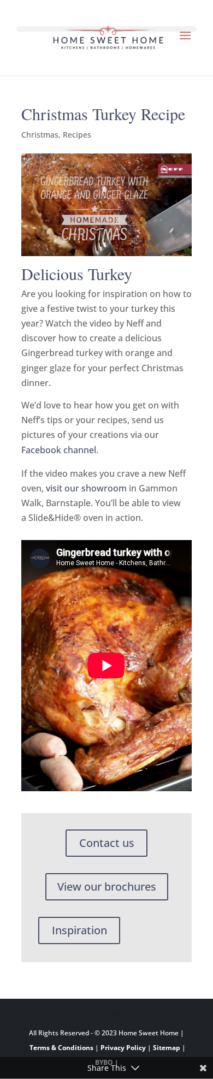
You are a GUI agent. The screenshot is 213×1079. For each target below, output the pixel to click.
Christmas (39, 134)
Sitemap (166, 1047)
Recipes (77, 134)
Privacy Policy (123, 1047)
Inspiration (79, 930)
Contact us (106, 842)
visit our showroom (86, 488)
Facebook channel (58, 450)
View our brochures (106, 886)
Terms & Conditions (61, 1047)
